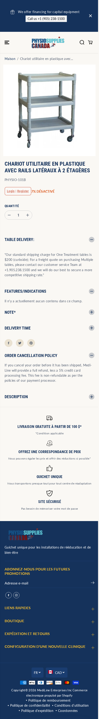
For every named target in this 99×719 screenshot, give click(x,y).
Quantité (12, 206)
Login (11, 191)
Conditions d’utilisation (70, 705)
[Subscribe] (90, 583)
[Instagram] (16, 595)
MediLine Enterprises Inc (53, 690)
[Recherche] (82, 42)
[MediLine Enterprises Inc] (48, 42)
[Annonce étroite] (90, 16)
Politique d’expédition (36, 711)
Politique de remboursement (48, 700)
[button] (7, 42)
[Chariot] (90, 42)
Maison (10, 59)
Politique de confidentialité (29, 705)
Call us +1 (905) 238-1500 (45, 19)
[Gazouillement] (20, 343)
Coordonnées (67, 711)
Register (23, 191)
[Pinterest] (31, 343)
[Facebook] (8, 343)
